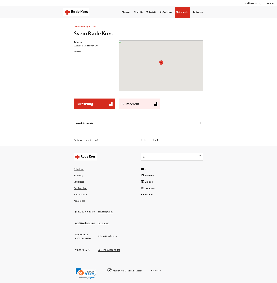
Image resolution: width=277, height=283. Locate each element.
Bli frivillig (138, 12)
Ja (145, 140)
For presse (103, 223)
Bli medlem (139, 105)
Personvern (156, 270)
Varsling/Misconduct (109, 249)
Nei (156, 140)
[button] (86, 273)
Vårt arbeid (151, 12)
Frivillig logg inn (251, 3)
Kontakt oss (198, 12)
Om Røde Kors (165, 12)
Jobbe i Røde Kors (107, 236)
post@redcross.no (85, 223)
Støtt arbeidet (182, 12)
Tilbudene (126, 12)
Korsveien (270, 3)
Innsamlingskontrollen (132, 270)
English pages (105, 211)
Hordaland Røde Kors (85, 26)
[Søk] (200, 156)
